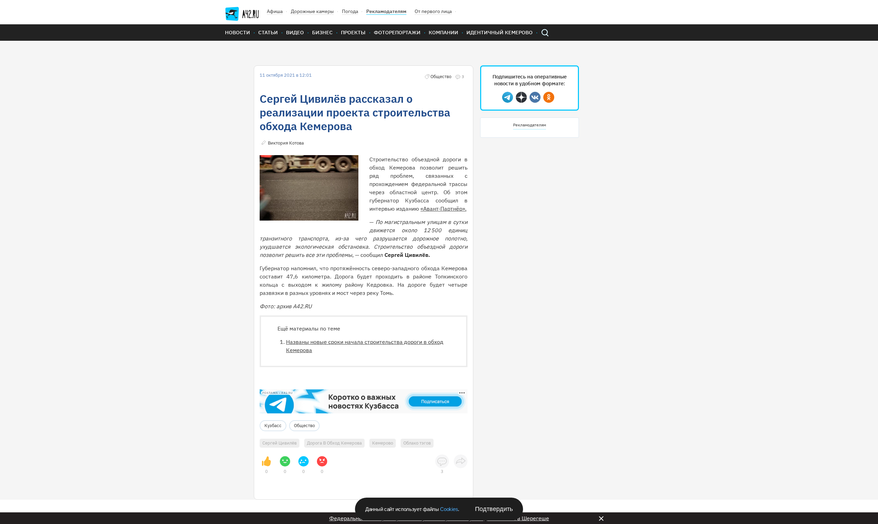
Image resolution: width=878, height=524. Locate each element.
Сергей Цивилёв (279, 443)
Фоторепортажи (397, 32)
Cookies (449, 509)
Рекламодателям (386, 11)
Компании (443, 32)
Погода (350, 11)
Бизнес (322, 32)
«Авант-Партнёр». (443, 208)
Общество (304, 425)
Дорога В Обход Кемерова (334, 443)
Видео (295, 32)
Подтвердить (494, 509)
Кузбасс (273, 425)
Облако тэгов (417, 443)
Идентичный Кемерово (499, 32)
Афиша (275, 11)
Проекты (353, 32)
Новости (237, 32)
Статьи (268, 32)
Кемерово (382, 443)
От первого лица (433, 11)
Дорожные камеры (312, 11)
